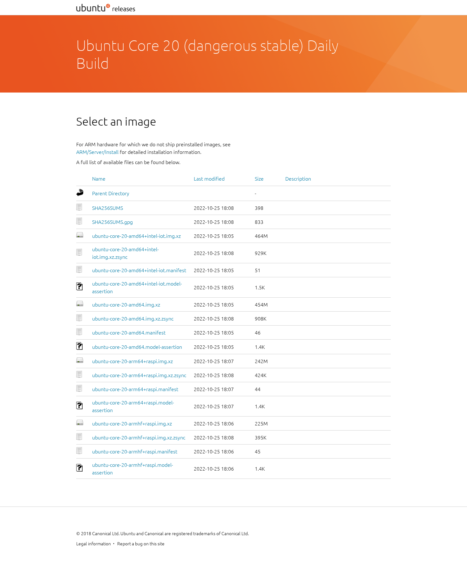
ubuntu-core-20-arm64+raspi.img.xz (132, 361)
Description (298, 179)
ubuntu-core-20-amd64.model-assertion (137, 347)
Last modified (209, 179)
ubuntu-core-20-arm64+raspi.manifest (135, 389)
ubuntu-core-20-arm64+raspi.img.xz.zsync (139, 375)
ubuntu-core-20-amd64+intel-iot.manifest (139, 270)
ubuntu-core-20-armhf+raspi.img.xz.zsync (138, 437)
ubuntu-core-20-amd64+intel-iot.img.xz (136, 236)
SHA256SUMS (107, 208)
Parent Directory (110, 193)
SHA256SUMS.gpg (112, 222)
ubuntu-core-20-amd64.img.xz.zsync (132, 318)
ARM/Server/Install (97, 152)
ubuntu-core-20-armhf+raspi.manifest (134, 451)
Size (259, 179)
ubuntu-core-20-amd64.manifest (129, 332)
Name (98, 179)
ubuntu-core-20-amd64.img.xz (126, 304)
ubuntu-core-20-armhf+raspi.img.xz (132, 423)
